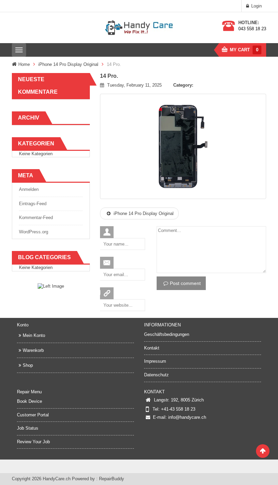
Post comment (185, 283)
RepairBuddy (111, 478)
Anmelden (29, 189)
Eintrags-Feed (32, 203)
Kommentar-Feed (36, 217)
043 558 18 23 (252, 28)
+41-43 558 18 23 (178, 409)
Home (24, 64)
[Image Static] (51, 286)
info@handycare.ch (187, 417)
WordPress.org (33, 231)
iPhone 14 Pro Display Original (68, 64)
